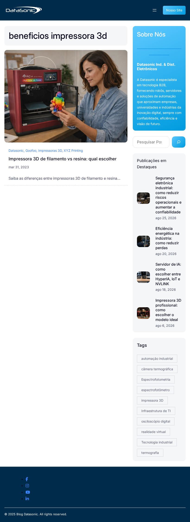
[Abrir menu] (154, 10)
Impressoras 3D (50, 150)
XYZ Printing (73, 150)
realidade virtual (153, 432)
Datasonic (16, 150)
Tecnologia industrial (156, 442)
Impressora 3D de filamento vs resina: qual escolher (63, 159)
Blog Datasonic (27, 514)
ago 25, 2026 (165, 218)
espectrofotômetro (155, 390)
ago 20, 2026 (166, 254)
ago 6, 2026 (164, 325)
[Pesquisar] (179, 142)
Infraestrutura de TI (156, 411)
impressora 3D (152, 400)
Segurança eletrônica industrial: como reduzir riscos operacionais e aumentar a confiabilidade (168, 195)
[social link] (26, 479)
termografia (150, 453)
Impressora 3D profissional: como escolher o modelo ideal (168, 310)
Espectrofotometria (155, 379)
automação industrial (157, 358)
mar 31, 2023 (19, 167)
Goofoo (30, 150)
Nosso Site (174, 10)
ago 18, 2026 (165, 289)
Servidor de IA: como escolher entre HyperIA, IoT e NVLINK (168, 274)
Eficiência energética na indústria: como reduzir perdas (167, 238)
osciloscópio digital (155, 421)
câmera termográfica (157, 369)
